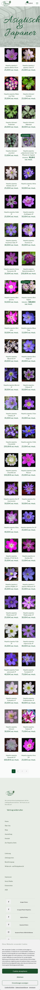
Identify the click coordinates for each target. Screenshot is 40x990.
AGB (6, 890)
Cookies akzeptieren (20, 971)
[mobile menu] (37, 3)
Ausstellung (8, 834)
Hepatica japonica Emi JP (28, 527)
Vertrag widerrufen (15, 810)
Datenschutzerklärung (21, 987)
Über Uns (7, 825)
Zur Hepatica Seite (10, 843)
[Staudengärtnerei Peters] (6, 3)
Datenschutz (9, 885)
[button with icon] (8, 901)
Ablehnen (20, 977)
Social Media (9, 881)
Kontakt (7, 838)
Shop (6, 830)
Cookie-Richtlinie (9, 987)
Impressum (32, 987)
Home (7, 821)
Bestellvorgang (9, 862)
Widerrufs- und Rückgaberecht (14, 866)
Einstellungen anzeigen (20, 983)
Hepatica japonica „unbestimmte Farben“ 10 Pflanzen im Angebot (28, 153)
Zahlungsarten (9, 858)
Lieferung (8, 853)
